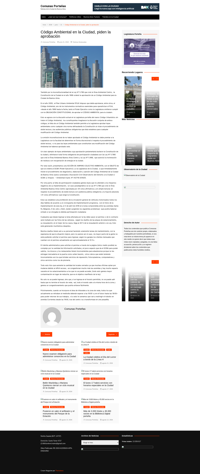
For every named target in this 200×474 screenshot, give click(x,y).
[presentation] (153, 79)
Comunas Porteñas (53, 6)
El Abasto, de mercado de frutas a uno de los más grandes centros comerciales (150, 101)
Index (44, 17)
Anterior (47, 334)
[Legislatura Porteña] (139, 51)
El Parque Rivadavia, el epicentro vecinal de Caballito (130, 104)
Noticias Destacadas (79, 42)
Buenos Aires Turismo (92, 17)
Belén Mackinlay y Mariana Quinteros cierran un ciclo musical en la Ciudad (58, 385)
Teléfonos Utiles (75, 17)
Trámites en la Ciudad (110, 17)
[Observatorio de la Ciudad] (134, 175)
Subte (109, 350)
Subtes (86, 353)
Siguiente (111, 334)
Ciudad (46, 350)
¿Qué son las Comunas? (57, 17)
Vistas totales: (127, 441)
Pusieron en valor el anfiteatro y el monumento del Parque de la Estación (58, 413)
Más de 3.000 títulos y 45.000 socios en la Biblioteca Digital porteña (97, 413)
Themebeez (59, 470)
